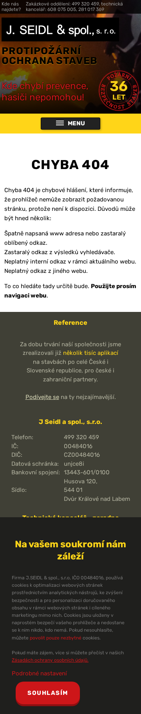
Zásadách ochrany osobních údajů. (50, 660)
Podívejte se (42, 397)
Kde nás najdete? (11, 6)
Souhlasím (47, 692)
